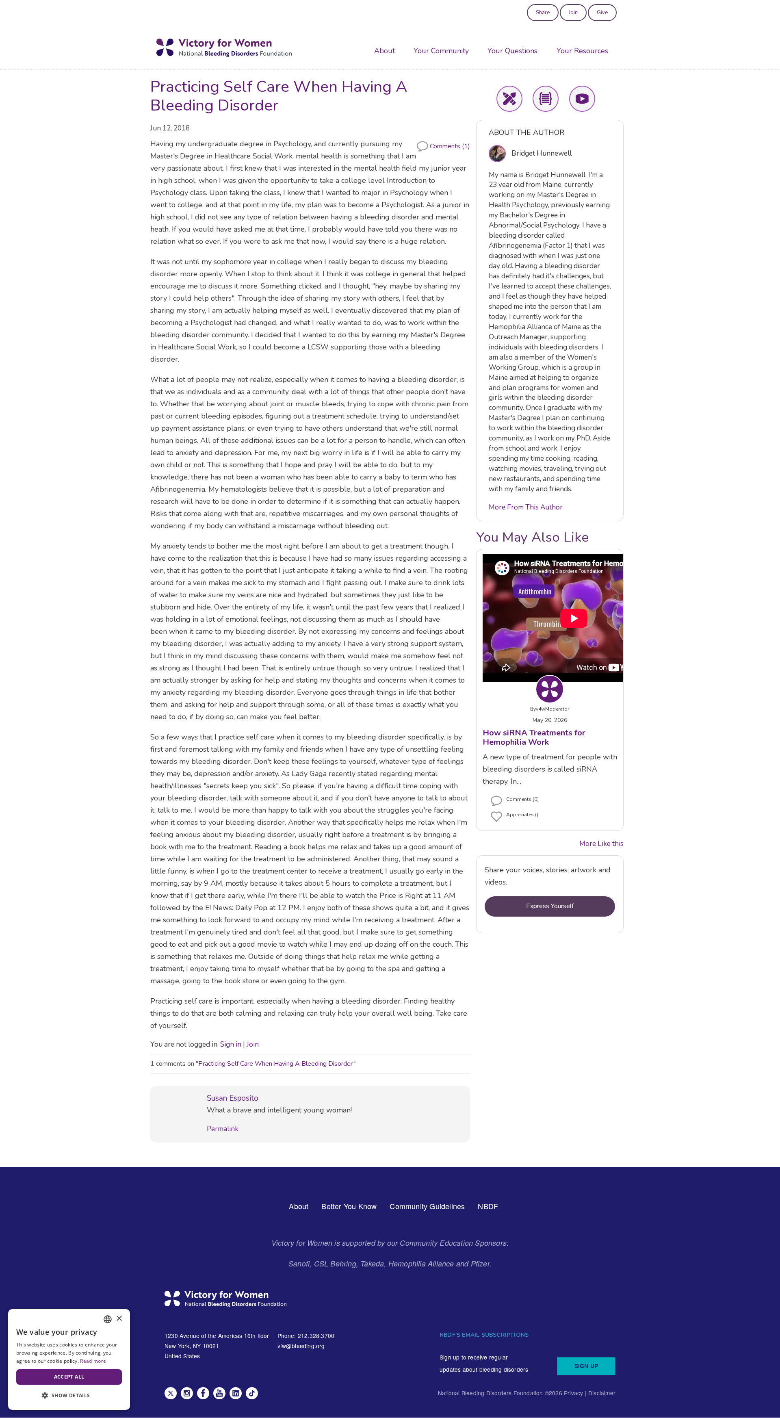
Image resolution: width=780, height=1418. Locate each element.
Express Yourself (550, 906)
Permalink (222, 1129)
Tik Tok (252, 1393)
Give (602, 12)
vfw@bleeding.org (301, 1346)
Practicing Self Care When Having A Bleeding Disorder (276, 1063)
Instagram (187, 1393)
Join (573, 12)
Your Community (441, 51)
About (384, 51)
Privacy (573, 1393)
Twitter (171, 1393)
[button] (69, 1396)
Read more (93, 1360)
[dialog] (69, 1359)
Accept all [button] (69, 1376)
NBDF (488, 1206)
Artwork (509, 99)
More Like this (601, 843)
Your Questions (512, 51)
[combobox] (108, 1319)
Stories (546, 99)
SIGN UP (586, 1366)
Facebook (203, 1393)
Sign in (230, 1044)
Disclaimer (601, 1393)
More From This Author (526, 507)
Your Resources (582, 51)
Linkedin (236, 1393)
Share (543, 12)
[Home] (224, 48)
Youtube (219, 1393)
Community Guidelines (427, 1206)
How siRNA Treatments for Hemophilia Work (534, 737)
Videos (582, 99)
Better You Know (349, 1206)
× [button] (119, 1319)
